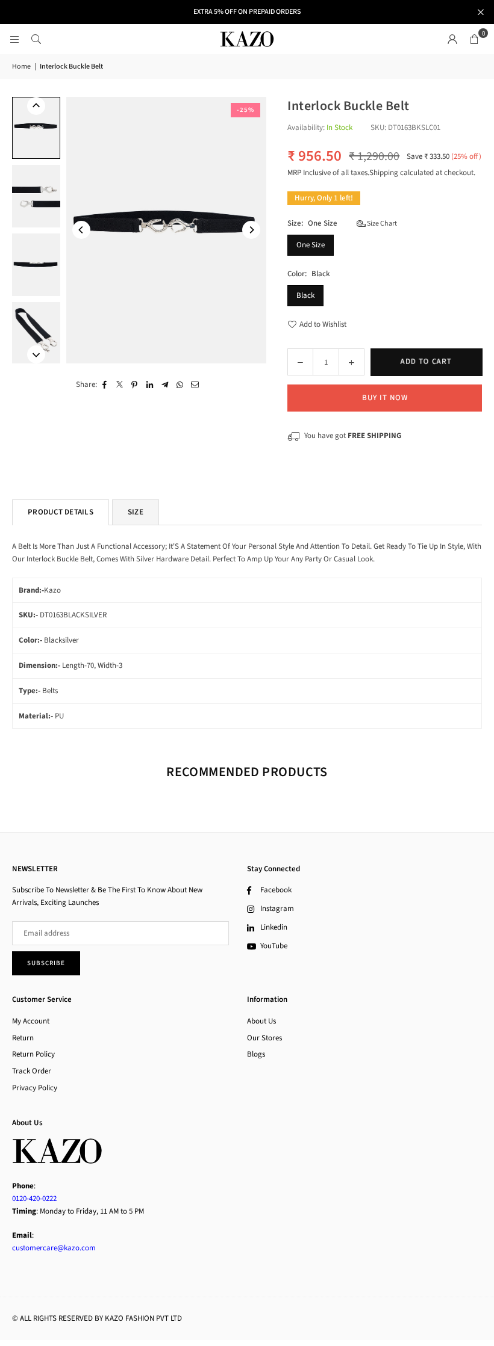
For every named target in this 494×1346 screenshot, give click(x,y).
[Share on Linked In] (149, 384)
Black (305, 295)
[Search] (36, 39)
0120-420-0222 (34, 1198)
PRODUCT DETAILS (60, 512)
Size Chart (381, 223)
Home (21, 66)
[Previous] (81, 230)
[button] (474, 39)
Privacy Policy (34, 1087)
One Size (310, 244)
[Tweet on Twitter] (119, 384)
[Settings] (452, 39)
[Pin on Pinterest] (134, 384)
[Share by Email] (194, 384)
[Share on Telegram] (164, 384)
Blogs (256, 1054)
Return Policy (33, 1054)
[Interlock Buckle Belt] (36, 127)
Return (23, 1038)
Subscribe (46, 963)
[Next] (251, 230)
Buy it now (385, 397)
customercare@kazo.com (54, 1248)
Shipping (383, 172)
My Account (30, 1021)
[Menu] (14, 39)
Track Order (31, 1071)
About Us (261, 1021)
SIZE (135, 512)
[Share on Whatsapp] (179, 384)
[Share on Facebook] (104, 384)
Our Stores (264, 1038)
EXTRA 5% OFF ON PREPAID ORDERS (247, 12)
